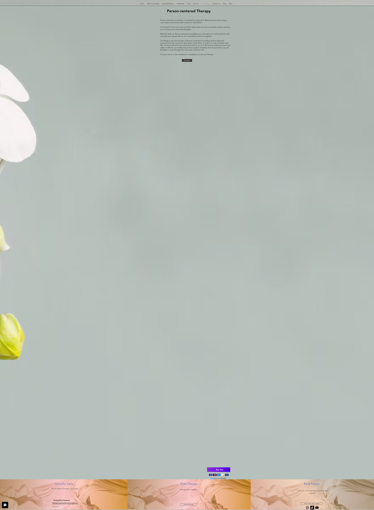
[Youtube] (317, 508)
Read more (55, 507)
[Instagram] (307, 508)
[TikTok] (312, 508)
